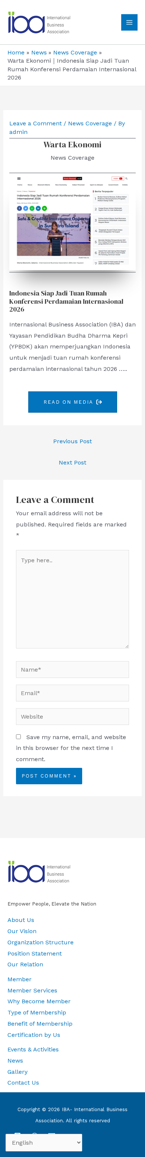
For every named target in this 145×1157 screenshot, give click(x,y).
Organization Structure (40, 942)
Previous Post (72, 441)
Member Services (32, 990)
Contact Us (23, 1082)
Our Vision (21, 931)
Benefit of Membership (39, 1023)
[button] (72, 402)
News (15, 1060)
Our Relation (25, 964)
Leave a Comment (35, 123)
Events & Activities (33, 1049)
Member (19, 979)
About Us (20, 919)
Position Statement (34, 953)
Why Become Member (39, 1001)
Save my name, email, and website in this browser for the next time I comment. (71, 748)
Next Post (72, 462)
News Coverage (90, 123)
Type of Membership (36, 1012)
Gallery (17, 1071)
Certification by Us (33, 1034)
